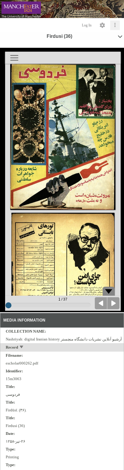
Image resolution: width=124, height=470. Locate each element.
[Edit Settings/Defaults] (102, 25)
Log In (86, 25)
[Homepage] (62, 9)
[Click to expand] (115, 25)
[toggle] (22, 347)
